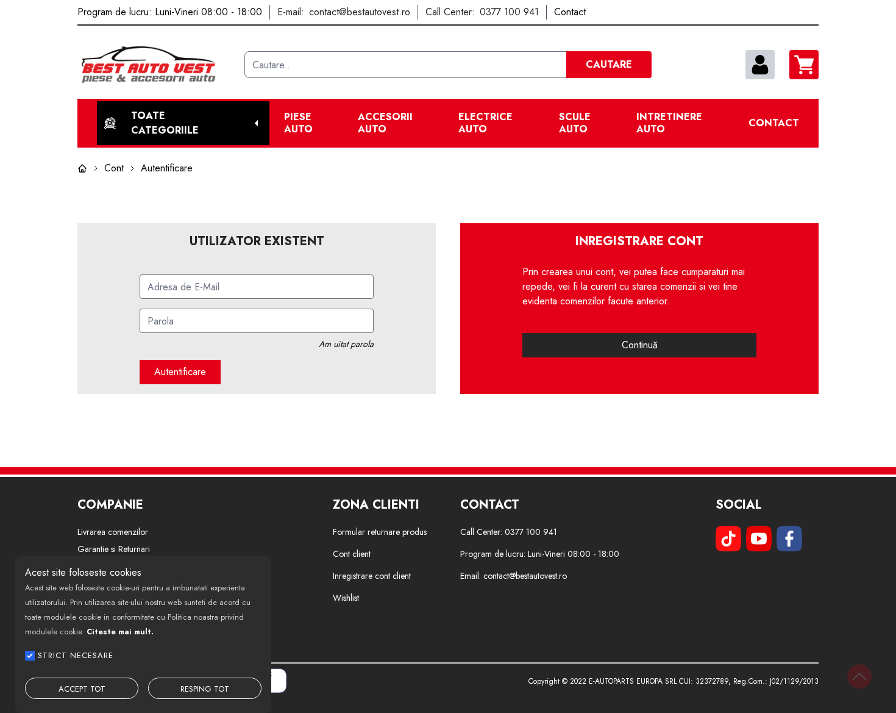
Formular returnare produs (380, 532)
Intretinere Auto (669, 123)
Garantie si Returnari (113, 549)
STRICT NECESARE (75, 655)
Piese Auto (298, 123)
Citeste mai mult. (120, 631)
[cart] (804, 64)
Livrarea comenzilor (112, 532)
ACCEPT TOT (82, 689)
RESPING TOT (204, 689)
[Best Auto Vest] (156, 64)
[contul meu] (760, 64)
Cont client (352, 554)
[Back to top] (859, 676)
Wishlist (346, 598)
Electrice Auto (485, 123)
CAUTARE (609, 64)
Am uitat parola (346, 344)
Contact (773, 123)
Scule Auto (575, 123)
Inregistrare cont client (372, 576)
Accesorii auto (385, 123)
